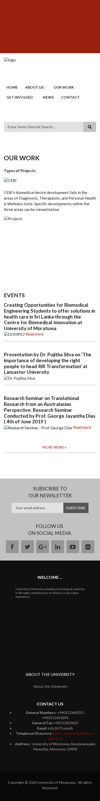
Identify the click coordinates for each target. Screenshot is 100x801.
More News (53, 447)
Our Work (64, 87)
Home (12, 87)
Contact (70, 97)
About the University (50, 686)
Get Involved (19, 97)
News (48, 97)
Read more (35, 334)
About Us (34, 87)
